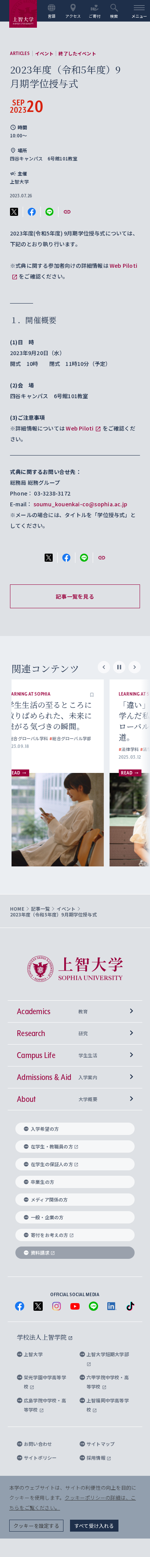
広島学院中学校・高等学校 (45, 1405)
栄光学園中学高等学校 (45, 1382)
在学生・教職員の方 (52, 1146)
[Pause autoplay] (119, 667)
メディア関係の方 (49, 1199)
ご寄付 (95, 15)
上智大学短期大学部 (108, 1354)
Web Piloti (79, 428)
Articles (20, 53)
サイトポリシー (40, 1457)
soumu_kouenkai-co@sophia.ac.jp (80, 504)
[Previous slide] (104, 667)
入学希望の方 (45, 1128)
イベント (44, 53)
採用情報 (97, 1457)
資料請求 (40, 1252)
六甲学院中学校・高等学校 (108, 1382)
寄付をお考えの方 (49, 1235)
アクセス (73, 15)
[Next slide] (134, 667)
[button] (106, 694)
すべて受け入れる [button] (94, 1525)
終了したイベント (77, 53)
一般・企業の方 (47, 1217)
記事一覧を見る (75, 596)
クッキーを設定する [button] (36, 1525)
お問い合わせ (38, 1443)
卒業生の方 (42, 1181)
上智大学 (33, 1354)
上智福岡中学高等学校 (108, 1405)
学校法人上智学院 (42, 1337)
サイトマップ (101, 1443)
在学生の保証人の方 (52, 1164)
